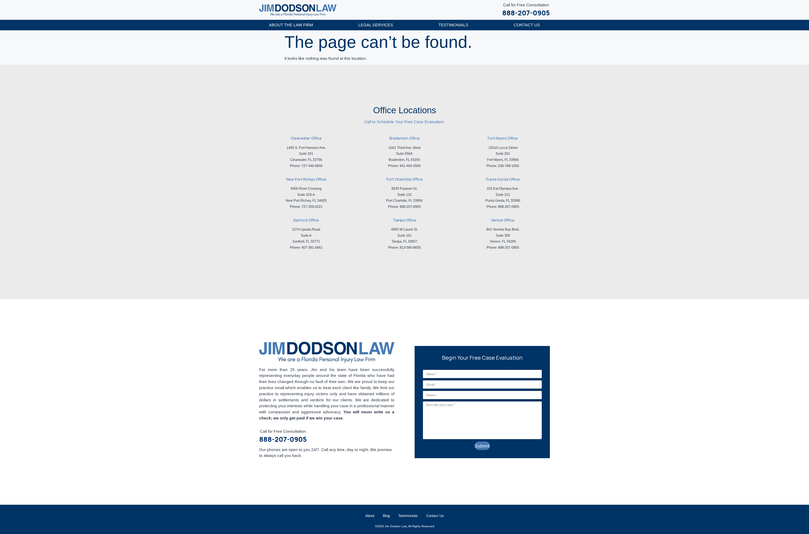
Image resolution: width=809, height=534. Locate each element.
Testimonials (453, 25)
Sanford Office (306, 220)
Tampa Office (404, 220)
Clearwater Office (306, 138)
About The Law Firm (291, 25)
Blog (386, 516)
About (369, 516)
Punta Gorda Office (503, 179)
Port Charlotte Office (404, 179)
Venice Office (502, 220)
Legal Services (375, 25)
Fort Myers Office (503, 138)
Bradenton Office (404, 138)
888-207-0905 (526, 12)
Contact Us (527, 25)
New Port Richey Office (306, 179)
